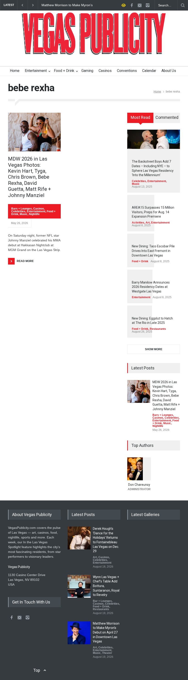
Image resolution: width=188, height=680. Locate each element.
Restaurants (158, 328)
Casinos (105, 70)
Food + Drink (64, 70)
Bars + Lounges (21, 208)
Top (36, 670)
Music (24, 214)
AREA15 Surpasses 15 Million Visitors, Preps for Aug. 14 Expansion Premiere (153, 212)
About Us (168, 70)
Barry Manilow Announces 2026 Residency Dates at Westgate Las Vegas (151, 287)
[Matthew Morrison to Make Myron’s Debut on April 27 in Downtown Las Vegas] (79, 632)
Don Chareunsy (139, 484)
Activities (138, 222)
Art (148, 222)
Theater (107, 653)
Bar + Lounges (102, 601)
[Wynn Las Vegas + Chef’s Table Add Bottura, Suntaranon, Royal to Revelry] (79, 586)
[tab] (140, 119)
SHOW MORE (153, 349)
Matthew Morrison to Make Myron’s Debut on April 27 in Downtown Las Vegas (67, 5)
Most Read (140, 117)
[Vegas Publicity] (94, 48)
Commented (166, 117)
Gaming (87, 70)
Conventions (127, 70)
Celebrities (18, 211)
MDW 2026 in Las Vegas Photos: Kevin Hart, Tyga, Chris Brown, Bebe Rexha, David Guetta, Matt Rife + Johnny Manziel (29, 177)
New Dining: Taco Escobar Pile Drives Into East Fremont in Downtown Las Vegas (153, 250)
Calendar (149, 70)
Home (14, 70)
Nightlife (34, 214)
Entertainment (36, 70)
